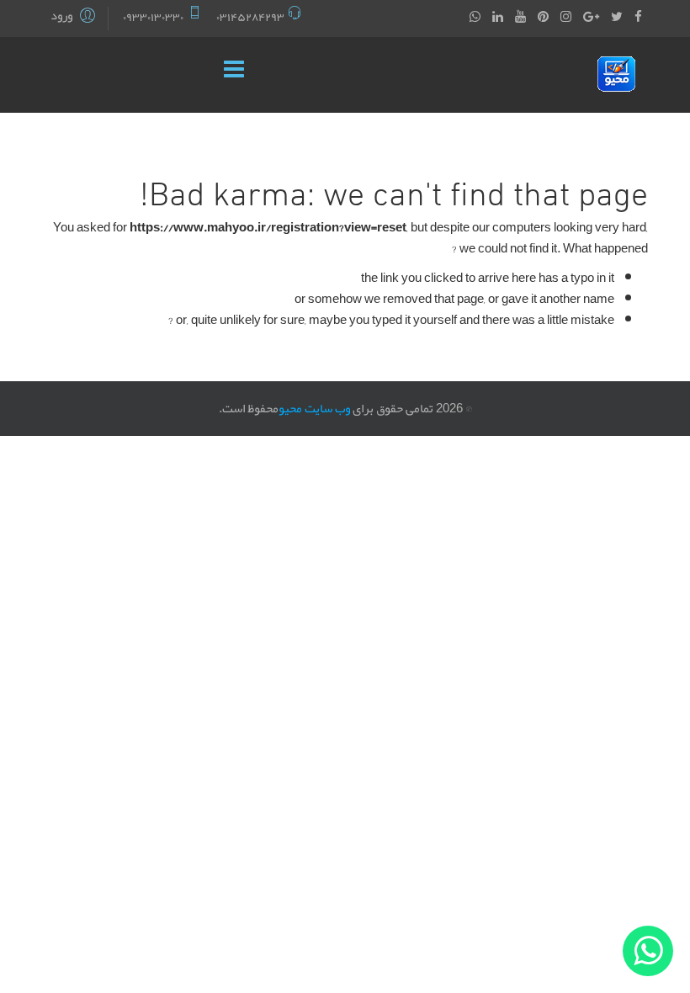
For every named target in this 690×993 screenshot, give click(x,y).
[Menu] (238, 75)
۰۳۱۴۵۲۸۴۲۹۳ (250, 17)
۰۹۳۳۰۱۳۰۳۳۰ (153, 17)
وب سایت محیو (314, 408)
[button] (75, 17)
